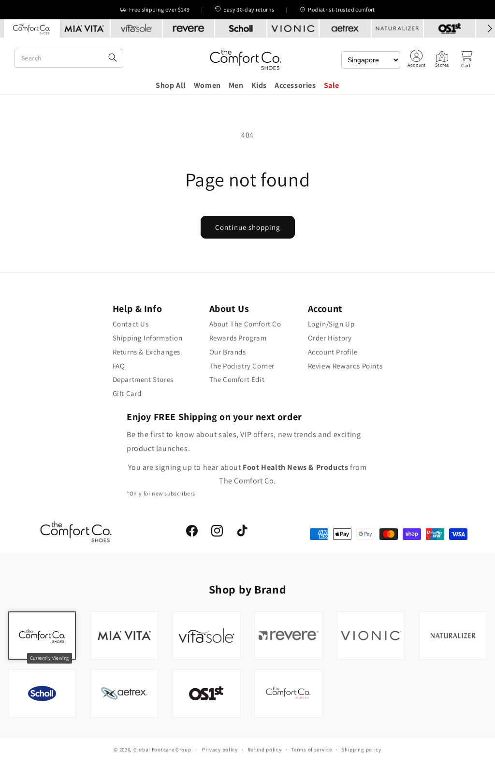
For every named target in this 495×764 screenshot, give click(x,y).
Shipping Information (148, 337)
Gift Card (127, 393)
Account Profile (333, 351)
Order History (330, 337)
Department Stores (143, 379)
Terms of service (311, 749)
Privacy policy (220, 749)
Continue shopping (247, 227)
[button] (466, 59)
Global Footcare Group (162, 749)
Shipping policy (361, 749)
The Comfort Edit (237, 379)
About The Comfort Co (245, 323)
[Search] (112, 58)
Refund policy (265, 749)
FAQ (119, 365)
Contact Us (131, 323)
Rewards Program (238, 337)
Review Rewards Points (345, 365)
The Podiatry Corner (242, 365)
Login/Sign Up (331, 323)
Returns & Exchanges (146, 351)
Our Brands (227, 351)
